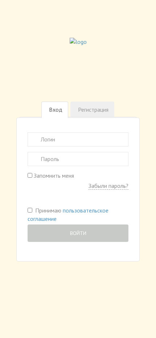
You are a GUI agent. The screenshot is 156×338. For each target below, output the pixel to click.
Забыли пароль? (108, 185)
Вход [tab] (55, 109)
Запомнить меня (53, 175)
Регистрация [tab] (93, 109)
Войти (78, 233)
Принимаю (68, 214)
